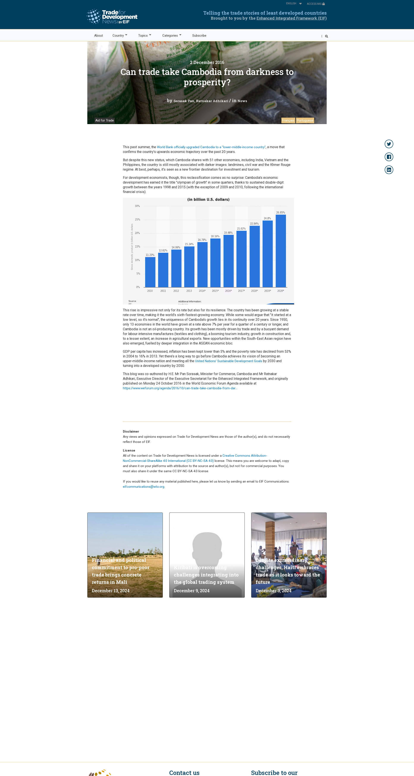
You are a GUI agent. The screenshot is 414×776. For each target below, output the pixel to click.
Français (288, 120)
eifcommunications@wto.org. (144, 487)
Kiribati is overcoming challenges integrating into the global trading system (206, 574)
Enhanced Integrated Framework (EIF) (292, 18)
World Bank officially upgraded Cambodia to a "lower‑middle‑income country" (211, 147)
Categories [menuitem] (167, 36)
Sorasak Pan (184, 101)
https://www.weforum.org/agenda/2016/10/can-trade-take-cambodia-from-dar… (180, 388)
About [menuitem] (98, 35)
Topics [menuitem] (140, 36)
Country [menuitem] (116, 36)
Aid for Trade (104, 120)
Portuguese (305, 120)
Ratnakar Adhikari (212, 101)
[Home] (112, 16)
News (242, 101)
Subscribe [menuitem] (199, 35)
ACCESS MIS (314, 3)
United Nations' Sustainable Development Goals (228, 361)
